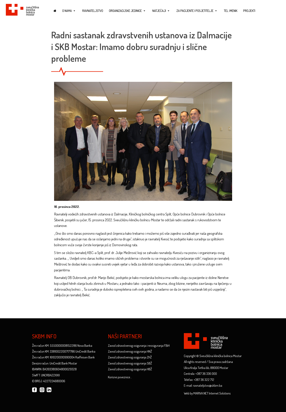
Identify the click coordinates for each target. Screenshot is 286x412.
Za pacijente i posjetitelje (197, 12)
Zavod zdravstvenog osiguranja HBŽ (130, 369)
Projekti (249, 11)
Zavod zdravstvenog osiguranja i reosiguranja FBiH (139, 345)
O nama (69, 12)
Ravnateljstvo (92, 11)
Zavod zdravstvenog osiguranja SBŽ (130, 363)
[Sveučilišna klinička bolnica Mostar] (22, 9)
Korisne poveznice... (120, 377)
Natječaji (161, 12)
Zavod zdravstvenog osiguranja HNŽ (130, 351)
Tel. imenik (230, 11)
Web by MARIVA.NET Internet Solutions (207, 393)
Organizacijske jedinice (127, 12)
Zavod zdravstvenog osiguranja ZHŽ (130, 357)
